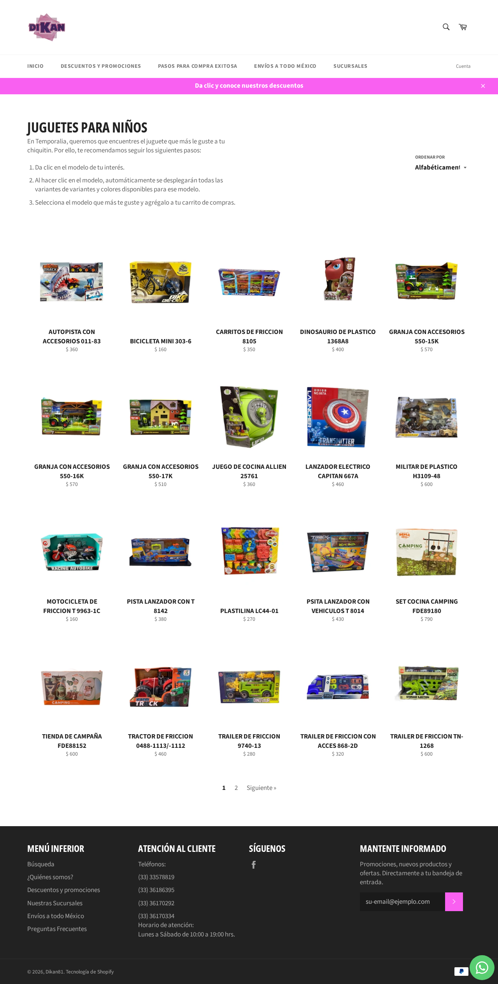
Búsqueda (40, 864)
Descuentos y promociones (101, 66)
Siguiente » (261, 788)
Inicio (35, 66)
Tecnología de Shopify (90, 971)
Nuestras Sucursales (54, 903)
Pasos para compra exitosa (197, 66)
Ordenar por (430, 157)
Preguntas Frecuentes (57, 929)
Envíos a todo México (285, 66)
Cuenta (463, 66)
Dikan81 (54, 971)
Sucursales (350, 66)
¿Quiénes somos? (50, 877)
